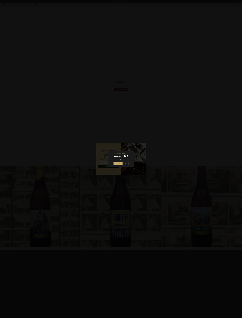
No (125, 163)
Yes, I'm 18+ (118, 163)
